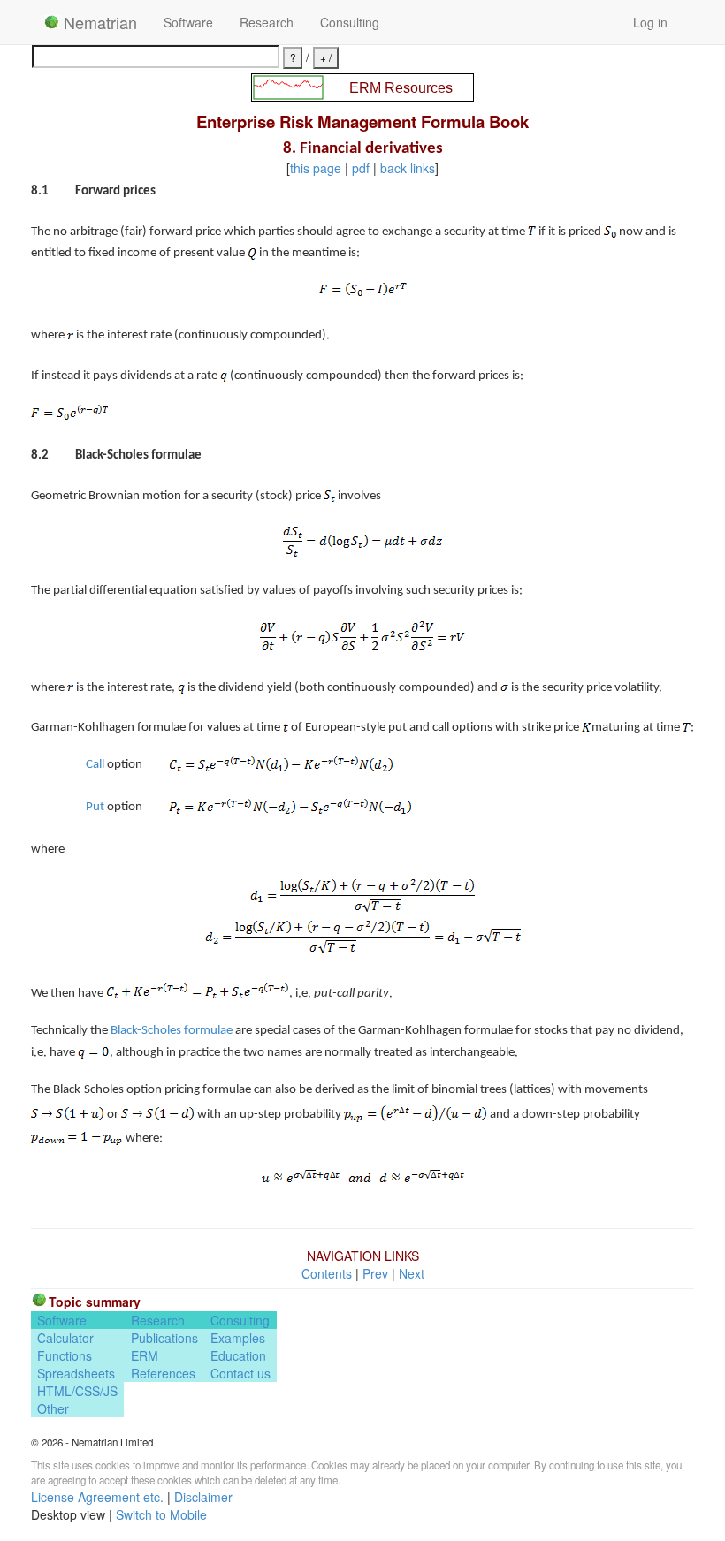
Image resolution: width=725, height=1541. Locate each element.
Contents (326, 1273)
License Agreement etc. (97, 1497)
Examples (237, 1338)
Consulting (349, 22)
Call (95, 764)
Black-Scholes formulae (172, 1030)
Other (53, 1408)
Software (188, 22)
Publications (164, 1338)
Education (238, 1355)
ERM (144, 1355)
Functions (64, 1355)
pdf (361, 168)
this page (315, 168)
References (163, 1373)
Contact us (240, 1373)
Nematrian (98, 22)
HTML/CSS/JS (77, 1391)
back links (407, 168)
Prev (375, 1273)
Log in (650, 22)
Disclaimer (203, 1497)
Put (95, 807)
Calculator (65, 1338)
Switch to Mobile (161, 1514)
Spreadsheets (76, 1373)
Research (267, 22)
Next (411, 1273)
